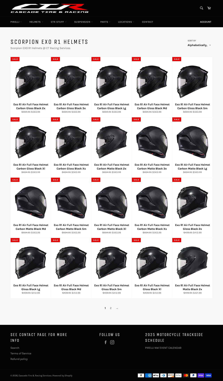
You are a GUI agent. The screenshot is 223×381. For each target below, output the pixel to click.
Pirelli (15, 21)
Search (14, 347)
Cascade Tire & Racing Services (35, 375)
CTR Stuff (58, 21)
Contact (147, 21)
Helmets (35, 21)
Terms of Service (20, 353)
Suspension (82, 21)
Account (205, 21)
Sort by (192, 40)
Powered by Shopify (62, 375)
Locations (125, 21)
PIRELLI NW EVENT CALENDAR (163, 347)
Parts (104, 21)
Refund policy (19, 359)
